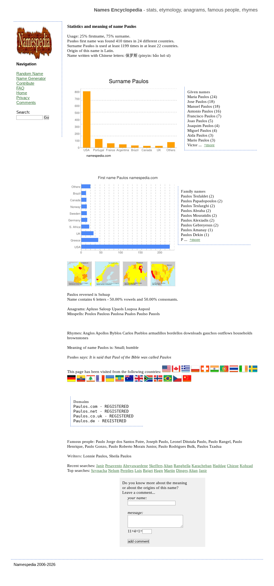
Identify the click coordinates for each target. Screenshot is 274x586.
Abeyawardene (135, 466)
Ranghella (182, 466)
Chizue (233, 466)
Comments (26, 102)
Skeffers (156, 466)
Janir (100, 466)
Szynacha (99, 470)
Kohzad (246, 466)
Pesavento (113, 466)
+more (209, 145)
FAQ (20, 88)
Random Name (29, 73)
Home (21, 93)
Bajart (148, 470)
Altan (168, 466)
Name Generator (31, 78)
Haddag (219, 466)
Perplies (127, 470)
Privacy (23, 97)
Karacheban (202, 466)
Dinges (182, 470)
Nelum (113, 470)
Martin (169, 470)
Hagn (158, 470)
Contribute (25, 83)
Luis (138, 470)
